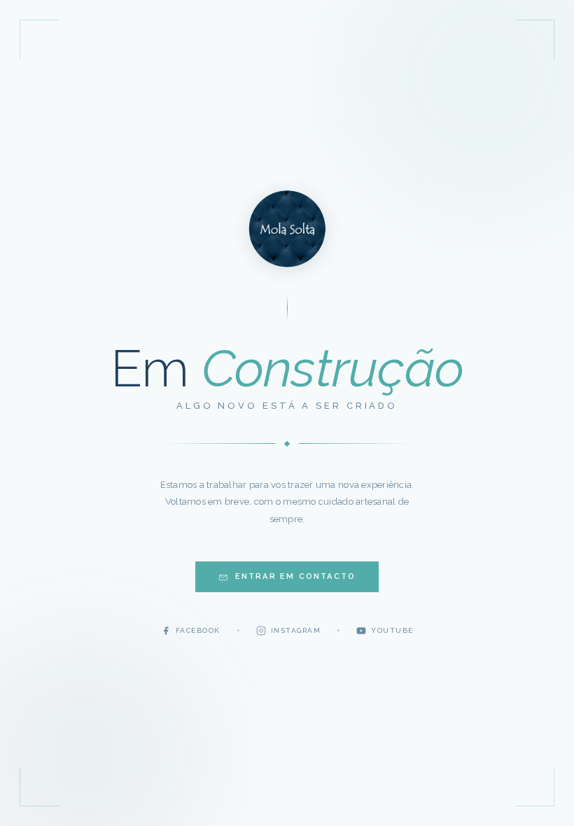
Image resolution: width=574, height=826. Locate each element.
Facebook (198, 630)
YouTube (392, 630)
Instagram (296, 630)
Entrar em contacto (295, 576)
